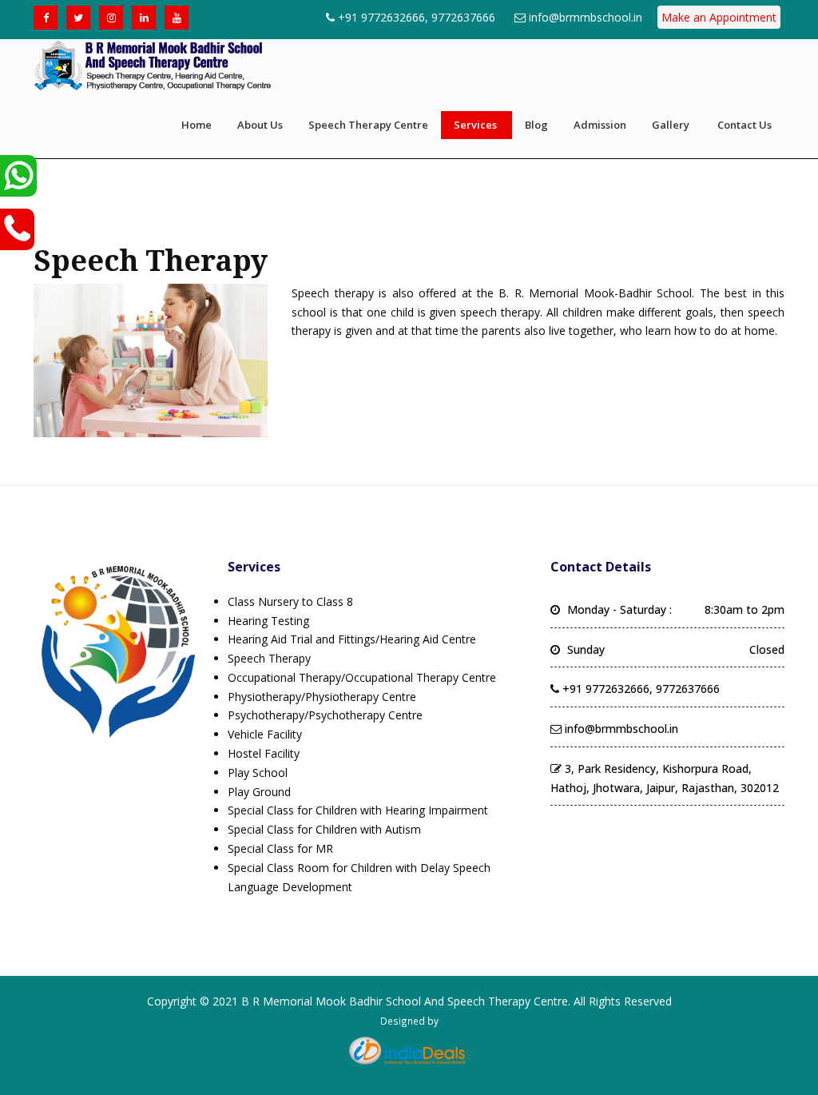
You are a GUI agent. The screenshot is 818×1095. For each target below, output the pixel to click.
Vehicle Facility (265, 734)
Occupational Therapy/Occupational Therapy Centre (362, 677)
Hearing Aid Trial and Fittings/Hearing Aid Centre (352, 639)
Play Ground (259, 791)
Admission (600, 124)
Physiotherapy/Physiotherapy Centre (322, 696)
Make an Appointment (718, 17)
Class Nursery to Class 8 (290, 601)
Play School (258, 772)
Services (475, 124)
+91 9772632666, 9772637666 (416, 17)
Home (196, 124)
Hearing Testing (268, 620)
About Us (260, 124)
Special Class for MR (280, 848)
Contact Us (744, 124)
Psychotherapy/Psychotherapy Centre (325, 715)
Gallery (670, 124)
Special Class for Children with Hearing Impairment (358, 810)
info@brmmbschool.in (585, 17)
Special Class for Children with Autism (324, 829)
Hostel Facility (264, 753)
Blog (536, 124)
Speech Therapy (269, 658)
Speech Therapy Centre (368, 124)
